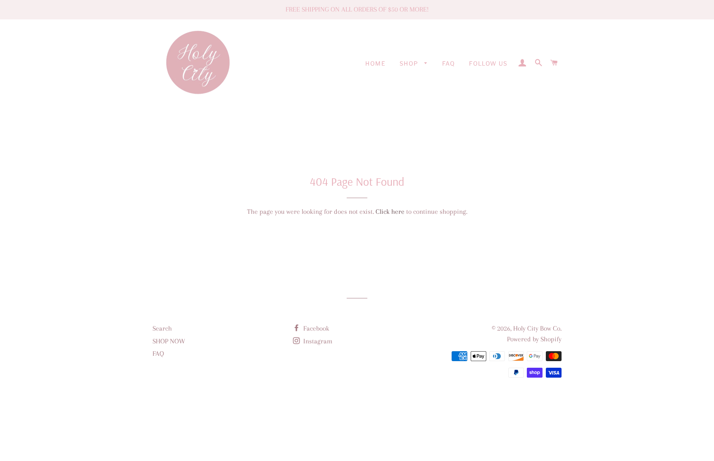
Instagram (317, 341)
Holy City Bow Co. (537, 328)
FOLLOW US (488, 63)
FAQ (448, 63)
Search (162, 328)
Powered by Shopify (534, 339)
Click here (390, 211)
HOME (375, 63)
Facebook (315, 328)
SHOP (410, 63)
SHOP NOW (168, 341)
